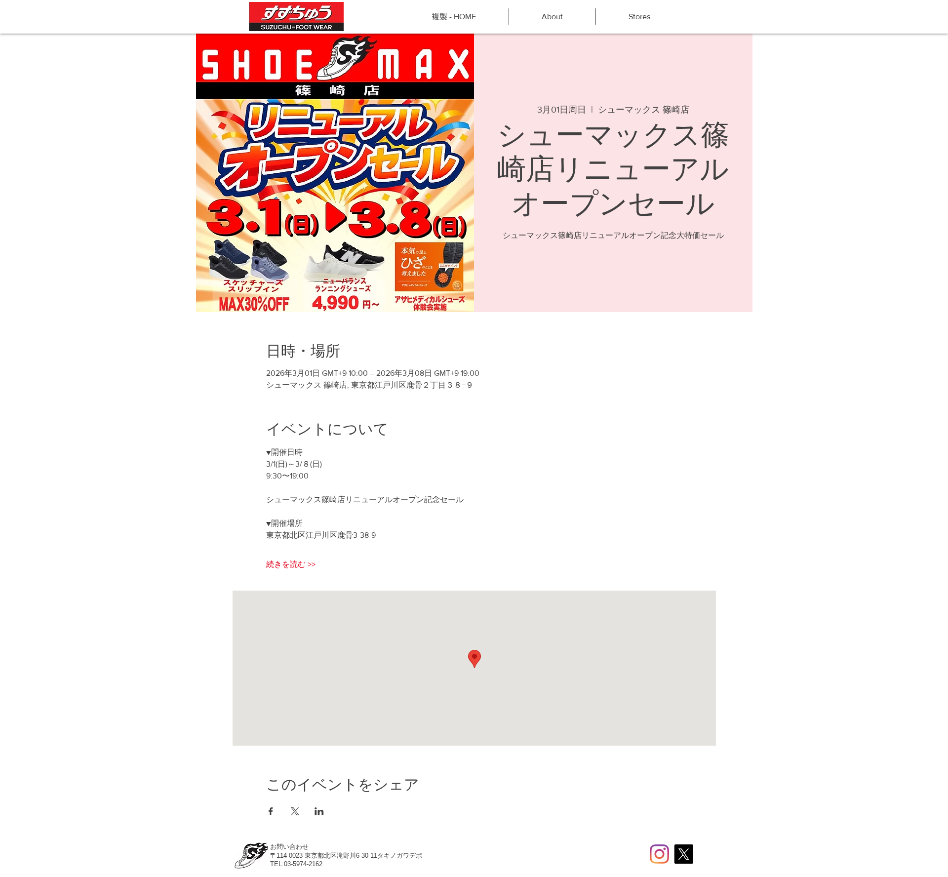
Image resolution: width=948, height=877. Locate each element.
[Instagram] (659, 854)
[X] (683, 854)
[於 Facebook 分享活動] (271, 811)
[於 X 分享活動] (295, 811)
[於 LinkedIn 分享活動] (319, 811)
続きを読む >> (291, 564)
